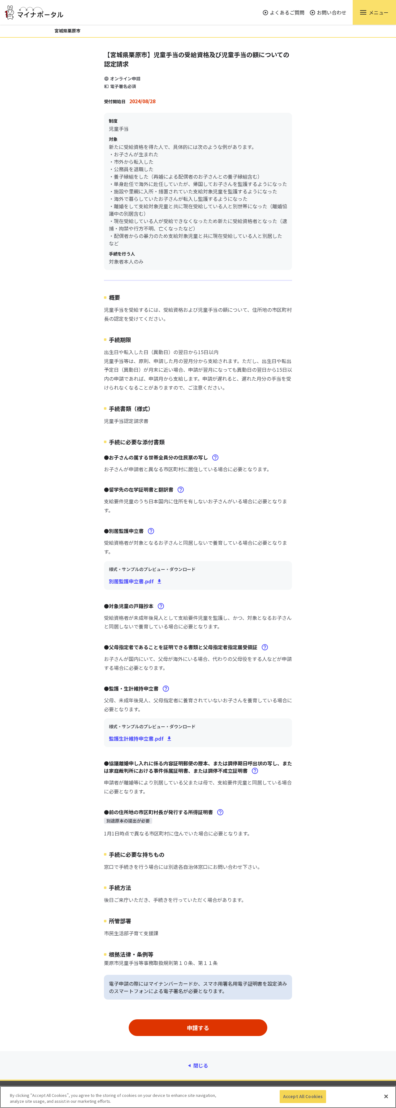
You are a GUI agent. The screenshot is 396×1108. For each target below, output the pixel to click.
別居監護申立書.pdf (131, 581)
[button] (374, 12)
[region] (198, 1097)
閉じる (200, 1065)
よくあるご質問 (287, 12)
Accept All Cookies (303, 1096)
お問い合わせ (331, 12)
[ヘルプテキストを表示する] (215, 457)
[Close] (386, 1096)
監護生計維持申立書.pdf (136, 738)
